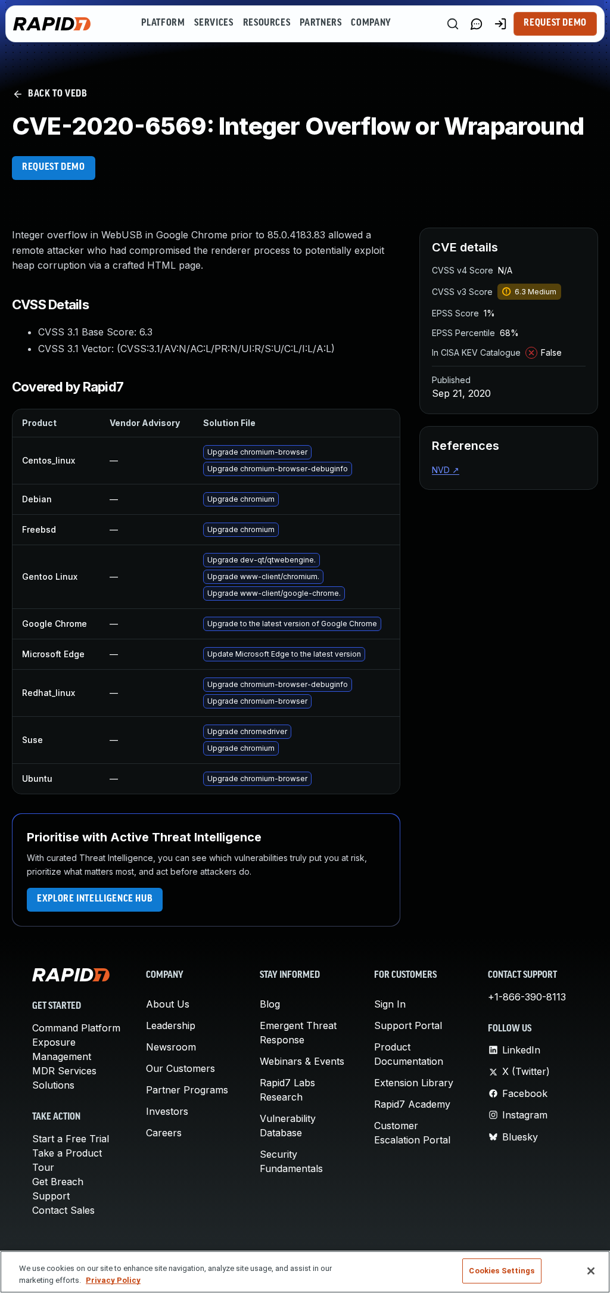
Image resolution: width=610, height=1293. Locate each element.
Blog (270, 1004)
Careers (164, 1133)
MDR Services (64, 1071)
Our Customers (180, 1068)
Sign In (390, 1004)
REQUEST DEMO (53, 167)
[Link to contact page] (476, 24)
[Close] (591, 1271)
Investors (167, 1111)
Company (371, 23)
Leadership (170, 1025)
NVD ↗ (445, 470)
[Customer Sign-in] (500, 24)
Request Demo (555, 23)
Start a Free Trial (70, 1139)
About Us (167, 1004)
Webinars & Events (302, 1061)
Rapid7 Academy (412, 1104)
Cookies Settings (501, 1270)
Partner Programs (187, 1090)
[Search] (452, 24)
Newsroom (171, 1047)
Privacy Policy (113, 1280)
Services (213, 23)
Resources (267, 23)
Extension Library (413, 1083)
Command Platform (76, 1028)
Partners (320, 23)
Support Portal (408, 1025)
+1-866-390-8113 (527, 997)
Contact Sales (63, 1210)
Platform (163, 23)
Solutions (53, 1085)
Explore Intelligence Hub (94, 899)
